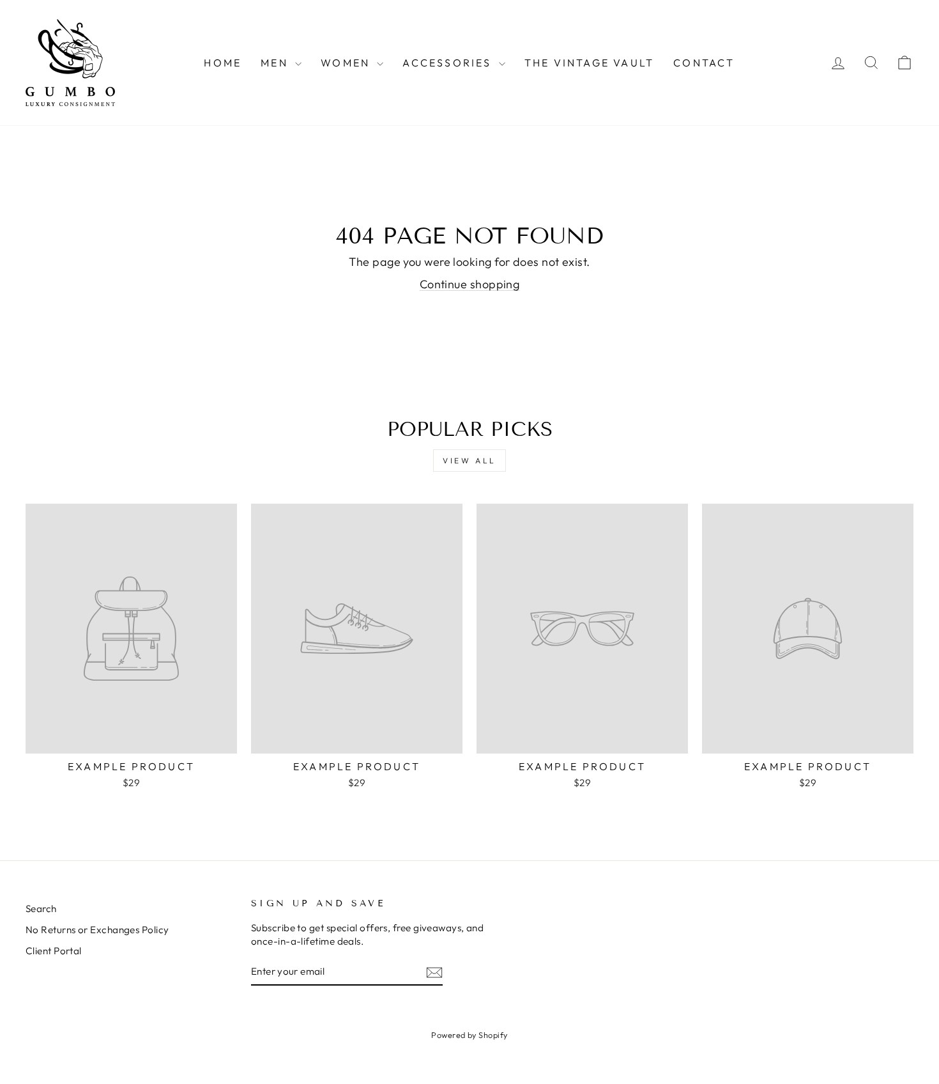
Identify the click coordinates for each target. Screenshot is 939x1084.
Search (41, 908)
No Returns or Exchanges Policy (97, 930)
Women (347, 62)
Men (276, 62)
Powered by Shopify (469, 1035)
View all (469, 460)
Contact (704, 62)
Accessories (448, 62)
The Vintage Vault (589, 62)
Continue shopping (470, 284)
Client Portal (54, 951)
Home (222, 62)
